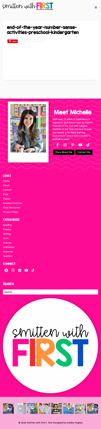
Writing (7, 233)
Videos (6, 198)
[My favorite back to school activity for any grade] (20, 408)
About (6, 185)
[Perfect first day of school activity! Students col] (80, 408)
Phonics (7, 229)
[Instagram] (65, 145)
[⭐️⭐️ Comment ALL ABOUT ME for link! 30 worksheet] (32, 408)
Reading (7, 225)
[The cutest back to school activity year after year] (8, 408)
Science (7, 242)
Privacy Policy (10, 212)
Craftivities (9, 247)
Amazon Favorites (13, 203)
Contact (7, 189)
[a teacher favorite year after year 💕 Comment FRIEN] (92, 408)
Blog (5, 194)
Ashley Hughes (75, 422)
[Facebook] (57, 145)
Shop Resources (11, 207)
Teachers (8, 256)
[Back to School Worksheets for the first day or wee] (44, 408)
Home (6, 181)
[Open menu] (96, 7)
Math (5, 238)
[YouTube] (80, 145)
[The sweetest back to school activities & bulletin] (68, 408)
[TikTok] (33, 270)
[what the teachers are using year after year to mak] (56, 408)
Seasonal (8, 251)
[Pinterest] (73, 145)
